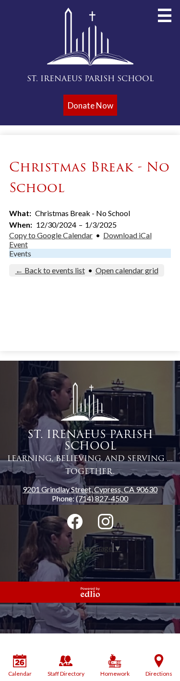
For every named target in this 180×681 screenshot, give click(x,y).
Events (20, 253)
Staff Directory (66, 673)
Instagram (105, 521)
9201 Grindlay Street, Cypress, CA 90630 (90, 489)
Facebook (74, 521)
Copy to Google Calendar (51, 235)
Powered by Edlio (90, 592)
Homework (115, 673)
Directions (158, 673)
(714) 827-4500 (102, 498)
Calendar (20, 673)
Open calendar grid (127, 270)
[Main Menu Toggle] (164, 15)
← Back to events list (50, 270)
